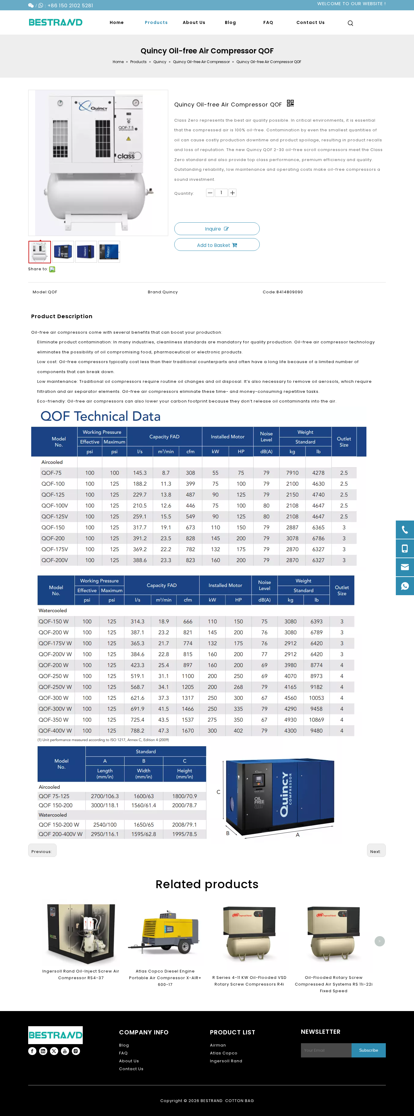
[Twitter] (54, 1051)
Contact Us (131, 1069)
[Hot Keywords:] (351, 24)
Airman (218, 1045)
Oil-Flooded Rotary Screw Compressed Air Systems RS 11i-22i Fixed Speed (334, 984)
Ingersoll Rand (226, 1061)
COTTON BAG (239, 1101)
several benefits (131, 332)
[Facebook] (32, 1051)
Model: (40, 292)
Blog (124, 1045)
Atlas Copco (224, 1053)
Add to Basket (213, 245)
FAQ (123, 1053)
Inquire (213, 228)
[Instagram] (76, 1051)
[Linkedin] (43, 1051)
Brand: (155, 292)
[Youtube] (65, 1051)
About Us (129, 1061)
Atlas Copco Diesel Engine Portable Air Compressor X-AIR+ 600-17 (165, 977)
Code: (269, 292)
